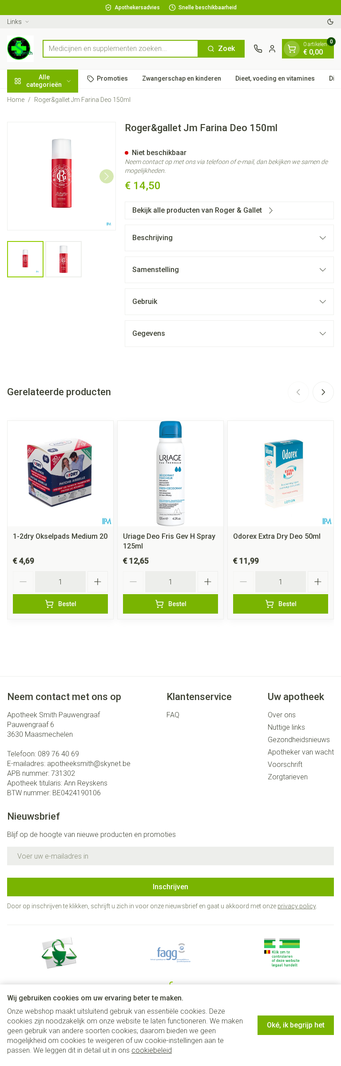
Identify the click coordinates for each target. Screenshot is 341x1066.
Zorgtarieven (288, 777)
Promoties (112, 78)
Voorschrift (285, 764)
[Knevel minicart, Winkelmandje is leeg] (292, 49)
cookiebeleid (151, 1050)
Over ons (282, 715)
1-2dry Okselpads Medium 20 (60, 536)
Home (15, 99)
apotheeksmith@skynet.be (89, 763)
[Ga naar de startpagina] (20, 48)
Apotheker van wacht (301, 752)
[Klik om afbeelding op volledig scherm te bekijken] (61, 176)
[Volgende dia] (323, 392)
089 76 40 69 (58, 754)
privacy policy (297, 906)
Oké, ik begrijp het (296, 1025)
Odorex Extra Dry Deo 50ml (277, 536)
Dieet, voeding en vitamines (275, 78)
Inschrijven (170, 887)
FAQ (173, 715)
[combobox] (120, 49)
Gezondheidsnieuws (299, 739)
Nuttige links (286, 727)
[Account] (272, 48)
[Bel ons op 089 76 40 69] (258, 48)
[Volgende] (106, 176)
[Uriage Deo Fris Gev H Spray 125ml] (170, 473)
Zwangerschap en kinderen (181, 78)
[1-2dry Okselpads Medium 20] (60, 473)
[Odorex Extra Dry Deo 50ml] (280, 473)
